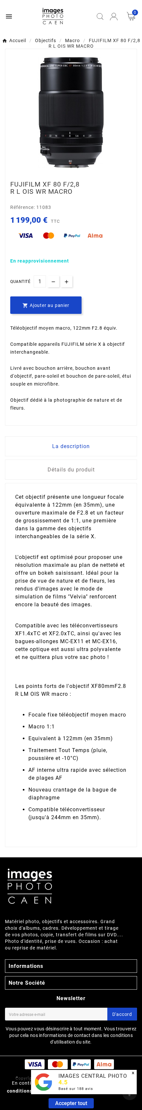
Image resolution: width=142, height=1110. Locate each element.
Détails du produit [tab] (71, 470)
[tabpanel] (71, 112)
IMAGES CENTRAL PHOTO (92, 1076)
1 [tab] (71, 167)
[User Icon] (114, 16)
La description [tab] (71, 446)
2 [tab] (77, 167)
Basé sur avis (75, 1089)
